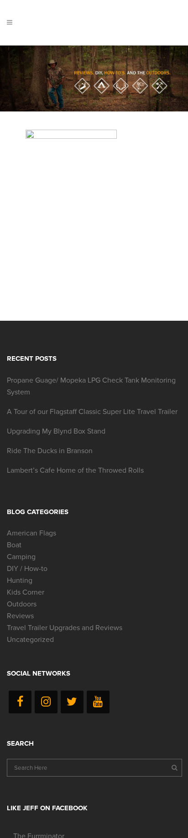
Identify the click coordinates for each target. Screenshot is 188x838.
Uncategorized (30, 639)
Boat (14, 545)
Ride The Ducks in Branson (50, 450)
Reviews (20, 616)
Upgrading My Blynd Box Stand (56, 431)
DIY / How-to (27, 568)
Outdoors (22, 604)
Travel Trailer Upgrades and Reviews (64, 627)
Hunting (19, 580)
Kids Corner (25, 592)
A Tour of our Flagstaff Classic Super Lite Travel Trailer (92, 411)
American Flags (31, 533)
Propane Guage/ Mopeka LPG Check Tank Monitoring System (91, 386)
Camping (21, 556)
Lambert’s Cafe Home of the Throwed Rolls (75, 470)
